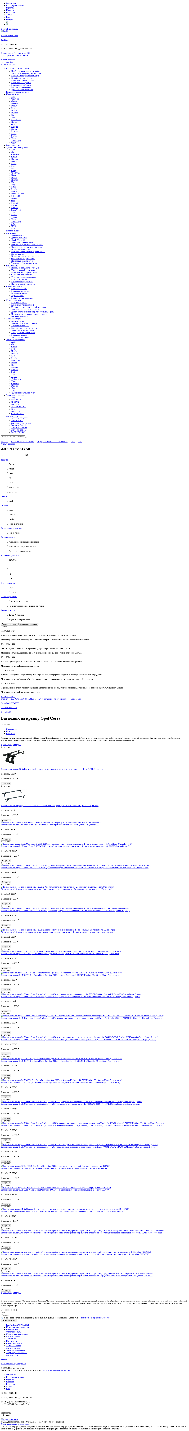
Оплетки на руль (13, 145)
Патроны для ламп (19, 316)
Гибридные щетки (19, 293)
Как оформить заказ (15, 5)
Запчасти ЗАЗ (17, 420)
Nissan (14, 122)
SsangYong (16, 210)
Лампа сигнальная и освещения (25, 309)
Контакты (10, 12)
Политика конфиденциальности (56, 1370)
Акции (9, 15)
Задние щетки (17, 295)
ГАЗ (13, 228)
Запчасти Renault (18, 425)
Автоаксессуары (13, 319)
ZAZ (13, 224)
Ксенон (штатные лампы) (22, 305)
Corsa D (12, 514)
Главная (4, 441)
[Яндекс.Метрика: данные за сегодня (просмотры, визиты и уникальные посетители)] (9, 1419)
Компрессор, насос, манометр (24, 328)
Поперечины (14, 533)
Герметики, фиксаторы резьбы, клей (27, 245)
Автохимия (11, 233)
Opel (13, 124)
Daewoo (14, 103)
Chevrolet (15, 99)
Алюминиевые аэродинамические (24, 542)
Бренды (4, 459)
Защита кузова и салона (16, 395)
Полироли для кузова (20, 249)
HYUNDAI (16, 411)
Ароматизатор (17, 321)
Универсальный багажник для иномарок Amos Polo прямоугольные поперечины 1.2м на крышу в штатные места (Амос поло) (56, 889)
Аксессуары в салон (20, 337)
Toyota (14, 138)
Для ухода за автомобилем (22, 330)
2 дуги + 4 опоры (16, 615)
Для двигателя (17, 235)
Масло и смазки (13, 231)
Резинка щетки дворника (22, 298)
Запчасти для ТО (18, 430)
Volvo (13, 381)
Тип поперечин (8, 537)
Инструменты (12, 265)
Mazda (14, 189)
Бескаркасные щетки (20, 291)
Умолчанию (11, 729)
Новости (10, 10)
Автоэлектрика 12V (20, 326)
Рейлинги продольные (21, 87)
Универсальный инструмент (23, 270)
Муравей (13, 492)
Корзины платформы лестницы (25, 76)
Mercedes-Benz (17, 194)
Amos (11, 464)
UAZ (13, 226)
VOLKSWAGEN (18, 407)
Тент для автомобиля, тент (23, 333)
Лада (13, 117)
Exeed (13, 164)
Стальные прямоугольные (20, 551)
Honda (14, 110)
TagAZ (14, 217)
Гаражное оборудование (22, 282)
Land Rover (16, 120)
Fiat (12, 166)
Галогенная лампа (19, 302)
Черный (12, 592)
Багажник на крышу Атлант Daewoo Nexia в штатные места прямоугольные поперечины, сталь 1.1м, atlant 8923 (50, 825)
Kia (12, 115)
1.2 (10, 574)
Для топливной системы (22, 242)
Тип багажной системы (11, 528)
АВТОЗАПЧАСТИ (19, 418)
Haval (13, 175)
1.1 (10, 565)
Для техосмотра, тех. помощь (24, 323)
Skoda (13, 133)
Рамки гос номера (19, 335)
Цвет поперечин (8, 583)
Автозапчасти (12, 416)
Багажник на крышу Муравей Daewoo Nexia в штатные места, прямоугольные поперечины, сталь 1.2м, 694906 (49, 805)
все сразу (8, 745)
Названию (10, 733)
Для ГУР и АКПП (19, 240)
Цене (8, 731)
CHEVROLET (17, 414)
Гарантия (10, 8)
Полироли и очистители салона (25, 256)
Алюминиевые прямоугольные (22, 546)
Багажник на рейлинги (21, 85)
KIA (13, 356)
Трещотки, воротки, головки (24, 277)
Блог (8, 17)
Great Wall (15, 173)
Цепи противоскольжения (17, 92)
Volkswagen (16, 140)
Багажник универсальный (22, 80)
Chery (13, 143)
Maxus (14, 191)
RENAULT (16, 400)
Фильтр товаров (8, 444)
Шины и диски (18, 254)
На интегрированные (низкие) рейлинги (26, 606)
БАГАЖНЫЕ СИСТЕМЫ (17, 69)
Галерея (9, 19)
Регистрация (12, 29)
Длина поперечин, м (10, 555)
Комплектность (8, 610)
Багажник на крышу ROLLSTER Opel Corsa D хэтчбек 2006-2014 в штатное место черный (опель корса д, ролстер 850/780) (55, 1190)
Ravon (14, 129)
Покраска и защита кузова (22, 261)
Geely (13, 170)
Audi (13, 96)
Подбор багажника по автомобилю (26, 71)
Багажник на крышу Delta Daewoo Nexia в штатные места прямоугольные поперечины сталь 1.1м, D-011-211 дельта (52, 769)
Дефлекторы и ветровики (17, 147)
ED (10, 478)
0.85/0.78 (12, 560)
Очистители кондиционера (23, 258)
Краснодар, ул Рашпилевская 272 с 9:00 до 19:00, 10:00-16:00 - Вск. (15, 54)
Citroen (14, 101)
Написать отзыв (8, 696)
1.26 (10, 579)
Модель (4, 505)
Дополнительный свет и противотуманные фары (32, 312)
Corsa (80, 441)
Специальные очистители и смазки (26, 247)
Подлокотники (12, 94)
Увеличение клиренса (15, 339)
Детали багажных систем (22, 89)
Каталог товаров (8, 64)
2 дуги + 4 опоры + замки (20, 619)
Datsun (14, 106)
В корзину (6, 783)
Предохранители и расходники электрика (29, 314)
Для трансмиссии (19, 238)
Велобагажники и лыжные (23, 78)
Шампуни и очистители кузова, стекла (28, 252)
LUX (11, 483)
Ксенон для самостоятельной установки (28, 307)
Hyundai (14, 113)
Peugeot (14, 127)
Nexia (11, 519)
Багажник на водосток (21, 83)
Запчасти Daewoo (19, 427)
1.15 (10, 569)
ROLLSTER (14, 487)
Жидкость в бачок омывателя (24, 263)
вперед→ (17, 745)
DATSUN (15, 404)
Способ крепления (9, 597)
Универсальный (16, 524)
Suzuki (14, 136)
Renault (14, 131)
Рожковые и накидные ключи (24, 272)
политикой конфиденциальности (95, 1318)
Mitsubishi (15, 196)
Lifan (13, 187)
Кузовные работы (19, 279)
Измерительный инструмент (23, 284)
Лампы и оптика (13, 300)
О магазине (11, 3)
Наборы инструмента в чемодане (25, 268)
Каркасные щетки (19, 289)
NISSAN (15, 402)
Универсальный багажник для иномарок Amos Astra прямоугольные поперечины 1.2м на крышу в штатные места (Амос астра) (57, 932)
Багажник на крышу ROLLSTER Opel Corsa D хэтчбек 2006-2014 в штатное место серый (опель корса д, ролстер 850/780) (54, 1168)
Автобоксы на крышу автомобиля (26, 73)
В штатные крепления (18, 601)
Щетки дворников (14, 286)
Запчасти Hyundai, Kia (21, 423)
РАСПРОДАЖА (18, 432)
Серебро (12, 588)
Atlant (11, 469)
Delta (11, 473)
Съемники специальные (22, 275)
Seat (13, 372)
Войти (4, 29)
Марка (4, 496)
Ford (13, 108)
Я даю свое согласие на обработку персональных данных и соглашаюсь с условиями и (57, 1318)
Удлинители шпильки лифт (23, 393)
